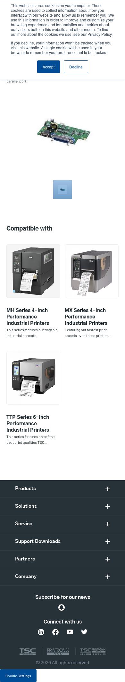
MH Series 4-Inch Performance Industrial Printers (27, 317)
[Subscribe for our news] (61, 607)
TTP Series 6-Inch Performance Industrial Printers (27, 424)
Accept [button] (48, 66)
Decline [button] (76, 66)
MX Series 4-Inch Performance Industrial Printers (86, 317)
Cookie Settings (18, 675)
